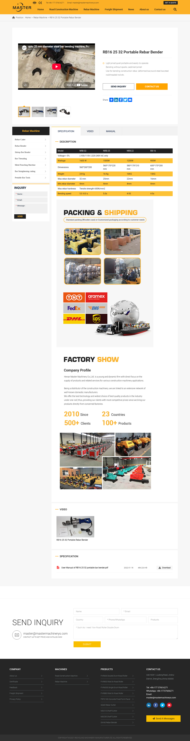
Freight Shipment (114, 9)
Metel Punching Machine (25, 165)
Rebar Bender (20, 146)
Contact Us (152, 86)
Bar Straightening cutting (25, 171)
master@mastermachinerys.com (45, 633)
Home (40, 9)
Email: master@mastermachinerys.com (83, 3)
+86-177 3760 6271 (159, 687)
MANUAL (110, 131)
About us (144, 9)
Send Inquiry (118, 86)
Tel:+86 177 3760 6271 (55, 3)
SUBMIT (87, 644)
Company (15, 669)
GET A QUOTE (170, 3)
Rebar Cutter (20, 139)
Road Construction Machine (63, 9)
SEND (20, 216)
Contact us (159, 9)
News (131, 9)
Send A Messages (165, 718)
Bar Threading (21, 158)
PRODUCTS (107, 669)
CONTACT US (153, 669)
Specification (66, 131)
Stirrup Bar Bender (22, 152)
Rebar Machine (91, 9)
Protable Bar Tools (22, 178)
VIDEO (90, 131)
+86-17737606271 (165, 691)
